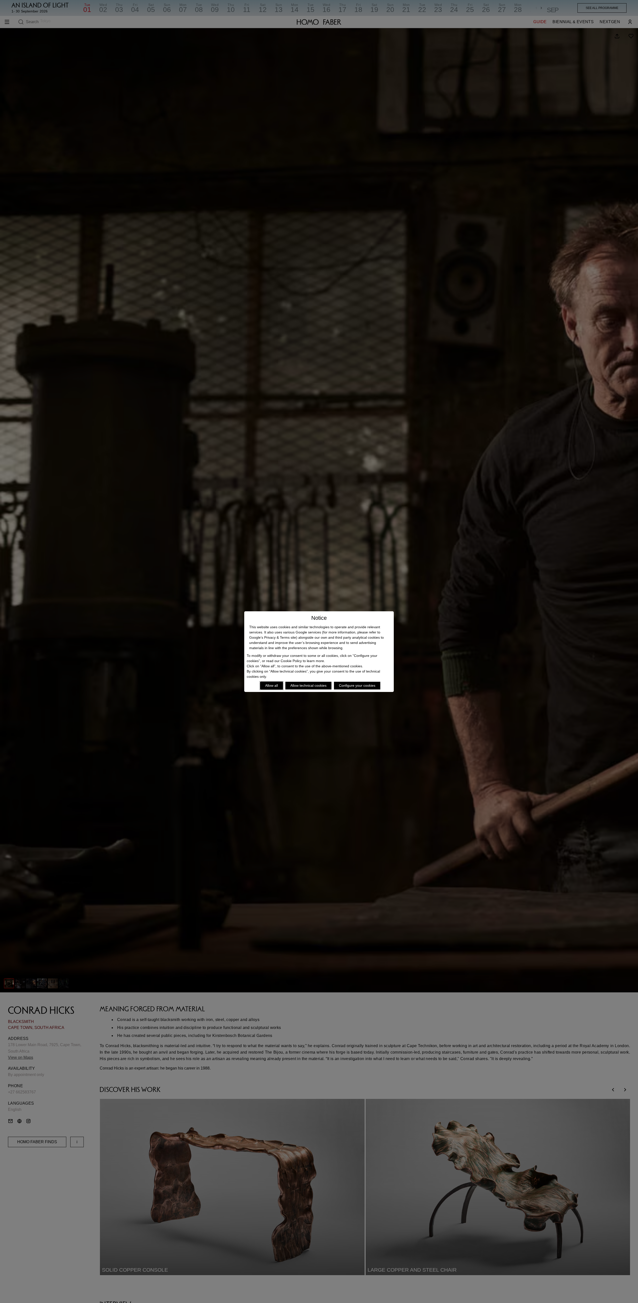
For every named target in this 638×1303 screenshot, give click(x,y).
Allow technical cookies (308, 685)
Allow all (271, 685)
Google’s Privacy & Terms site (272, 637)
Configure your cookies (357, 685)
